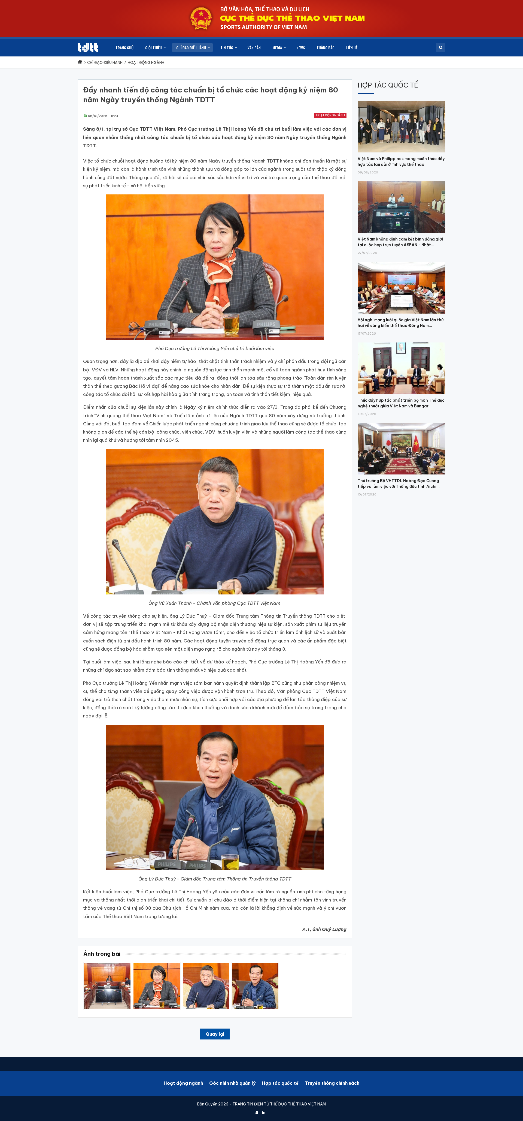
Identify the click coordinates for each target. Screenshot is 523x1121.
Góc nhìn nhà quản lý (232, 1083)
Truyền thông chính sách (332, 1083)
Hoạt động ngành (330, 115)
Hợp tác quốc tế (280, 1083)
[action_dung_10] (107, 964)
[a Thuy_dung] (255, 964)
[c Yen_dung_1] (157, 964)
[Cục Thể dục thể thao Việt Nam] (88, 47)
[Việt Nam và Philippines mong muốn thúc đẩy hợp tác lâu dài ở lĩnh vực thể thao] (401, 100)
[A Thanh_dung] (206, 964)
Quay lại (215, 1034)
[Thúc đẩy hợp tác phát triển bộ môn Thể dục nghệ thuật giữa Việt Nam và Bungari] (401, 342)
